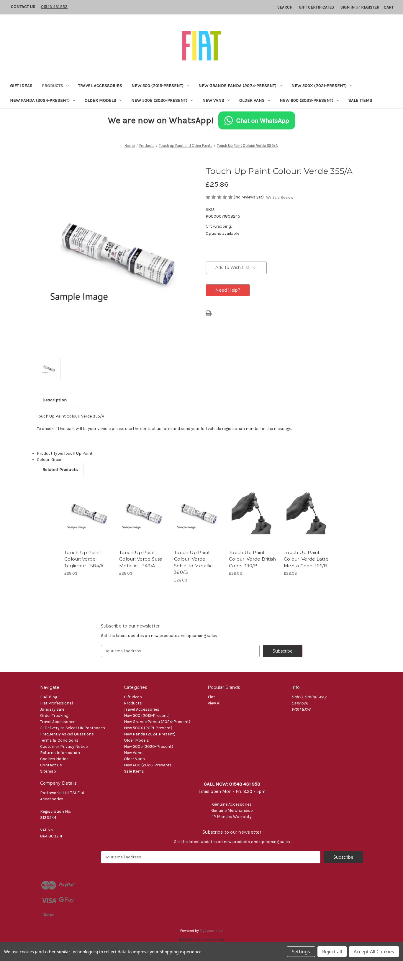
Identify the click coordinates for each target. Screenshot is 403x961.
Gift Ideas (21, 85)
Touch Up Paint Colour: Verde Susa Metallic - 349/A (141, 559)
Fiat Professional (56, 703)
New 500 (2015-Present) (158, 85)
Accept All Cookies (374, 951)
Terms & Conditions (59, 740)
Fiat (211, 696)
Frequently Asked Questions (67, 734)
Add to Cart (89, 519)
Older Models (100, 100)
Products (52, 85)
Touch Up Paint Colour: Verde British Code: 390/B (252, 559)
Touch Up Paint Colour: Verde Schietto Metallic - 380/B (195, 562)
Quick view (88, 509)
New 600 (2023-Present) (306, 100)
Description (54, 400)
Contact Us (23, 6)
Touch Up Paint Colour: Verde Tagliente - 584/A (84, 559)
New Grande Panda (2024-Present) (237, 85)
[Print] (209, 313)
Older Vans (252, 100)
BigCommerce (211, 931)
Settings (301, 951)
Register (370, 7)
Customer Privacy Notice (64, 746)
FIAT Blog (48, 696)
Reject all (332, 951)
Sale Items (360, 100)
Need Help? (227, 290)
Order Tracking (54, 715)
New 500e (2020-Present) (159, 100)
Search (284, 7)
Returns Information (60, 752)
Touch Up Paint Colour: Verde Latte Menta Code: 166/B (306, 559)
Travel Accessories (100, 85)
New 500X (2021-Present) (319, 85)
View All (215, 703)
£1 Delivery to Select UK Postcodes (72, 727)
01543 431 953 (54, 6)
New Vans (213, 100)
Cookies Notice (54, 758)
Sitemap (48, 771)
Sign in (347, 7)
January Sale (52, 709)
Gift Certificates (316, 7)
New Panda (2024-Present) (40, 100)
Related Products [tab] (60, 469)
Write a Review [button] (279, 197)
